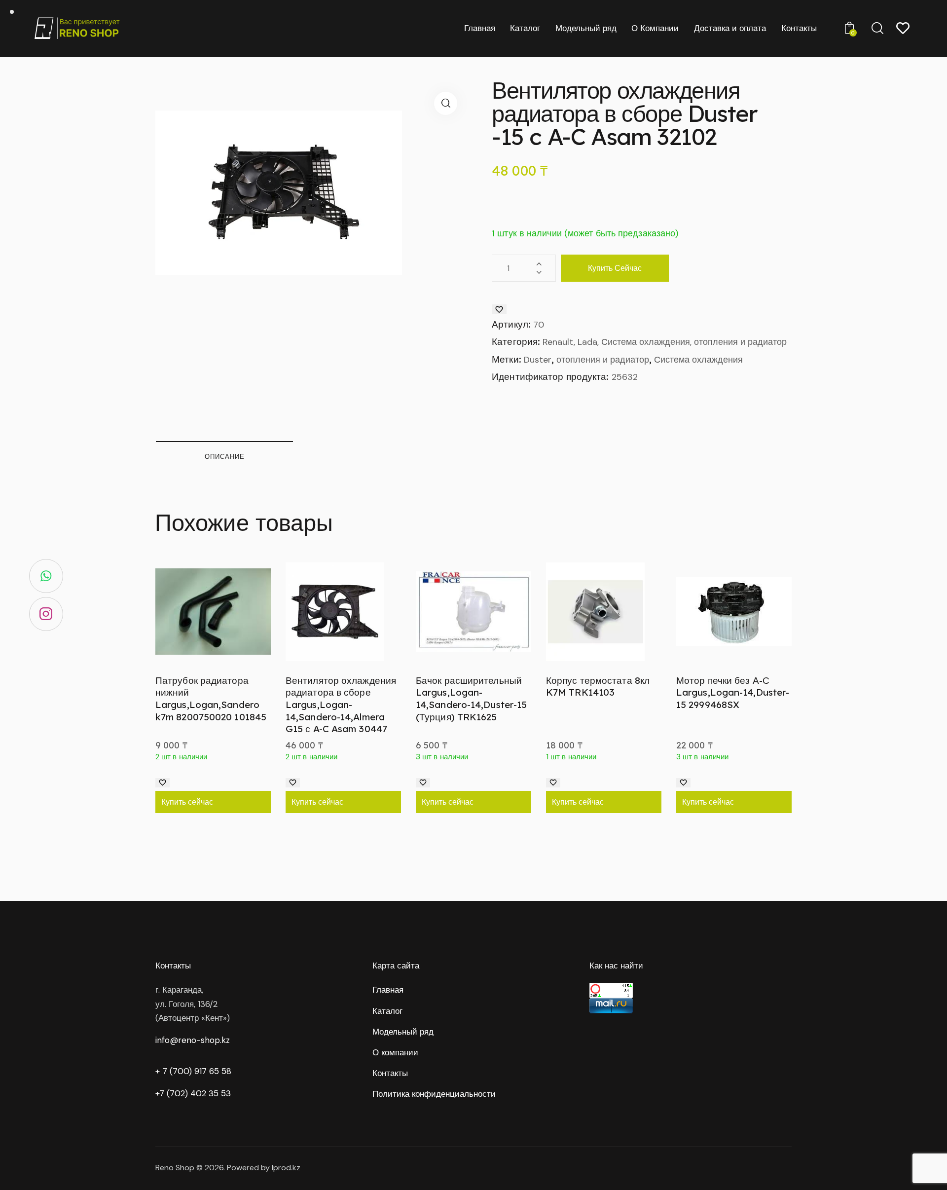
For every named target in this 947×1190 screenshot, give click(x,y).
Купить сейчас (615, 268)
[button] (445, 103)
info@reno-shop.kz (192, 1040)
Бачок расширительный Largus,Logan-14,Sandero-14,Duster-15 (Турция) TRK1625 (471, 698)
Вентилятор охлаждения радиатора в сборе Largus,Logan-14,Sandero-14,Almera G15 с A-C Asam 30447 (341, 704)
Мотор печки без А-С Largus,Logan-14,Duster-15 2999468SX (732, 692)
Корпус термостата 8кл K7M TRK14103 (598, 686)
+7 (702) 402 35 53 (193, 1093)
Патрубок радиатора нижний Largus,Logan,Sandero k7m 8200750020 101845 (210, 698)
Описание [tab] (225, 456)
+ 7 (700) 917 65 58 (193, 1071)
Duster (537, 360)
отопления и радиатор (602, 360)
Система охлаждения (698, 360)
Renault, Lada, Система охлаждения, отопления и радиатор (665, 342)
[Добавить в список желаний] (499, 309)
